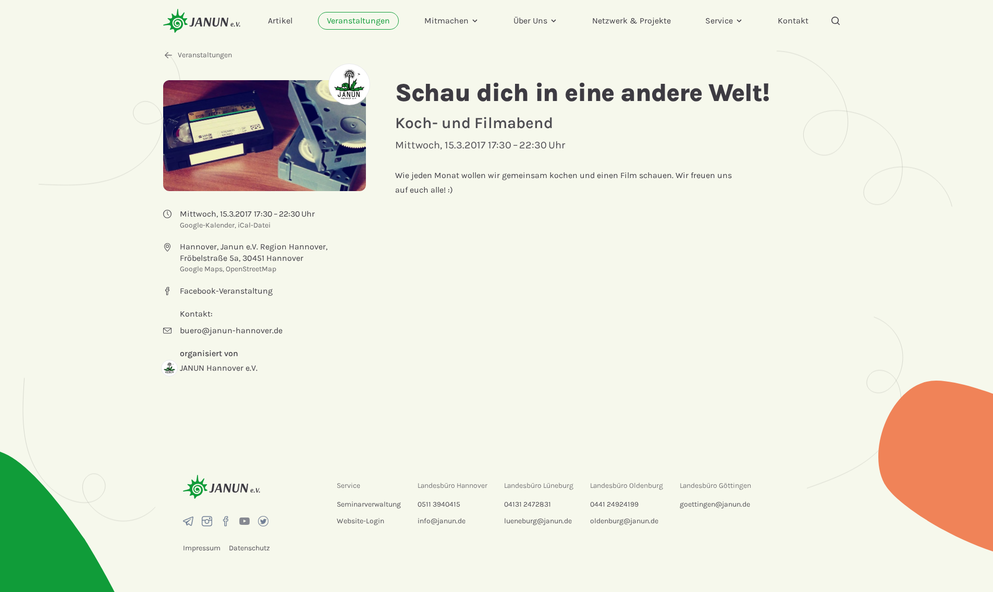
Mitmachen (446, 21)
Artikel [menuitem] (280, 21)
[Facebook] (225, 521)
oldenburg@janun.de (624, 521)
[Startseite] (201, 20)
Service (719, 21)
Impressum (201, 548)
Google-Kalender (207, 225)
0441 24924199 (614, 504)
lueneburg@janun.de (538, 521)
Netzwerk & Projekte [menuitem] (631, 21)
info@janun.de (441, 521)
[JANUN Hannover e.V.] (349, 84)
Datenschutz (249, 548)
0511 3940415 (439, 504)
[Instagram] (207, 521)
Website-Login (360, 521)
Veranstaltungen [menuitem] (358, 21)
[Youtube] (244, 521)
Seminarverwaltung (369, 504)
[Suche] (835, 21)
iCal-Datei (254, 225)
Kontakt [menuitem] (793, 21)
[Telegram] (188, 521)
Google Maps (201, 268)
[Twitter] (263, 521)
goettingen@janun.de (715, 504)
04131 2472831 (527, 504)
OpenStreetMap (251, 268)
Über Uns (530, 21)
